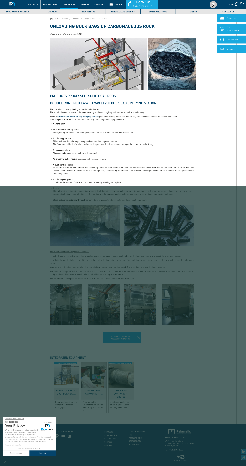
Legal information (137, 432)
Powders (231, 49)
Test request (232, 39)
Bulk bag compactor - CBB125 (121, 393)
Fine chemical (87, 11)
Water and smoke (158, 11)
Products (33, 4)
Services (85, 4)
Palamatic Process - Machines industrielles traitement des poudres (12, 3)
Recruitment (134, 444)
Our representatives (233, 29)
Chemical (53, 11)
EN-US (239, 3)
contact (118, 4)
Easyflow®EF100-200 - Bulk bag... (66, 392)
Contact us (231, 18)
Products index (135, 438)
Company (98, 4)
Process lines (50, 4)
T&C (130, 435)
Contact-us (228, 11)
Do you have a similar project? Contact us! (120, 337)
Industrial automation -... (94, 392)
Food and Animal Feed (17, 11)
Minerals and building (123, 11)
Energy (193, 11)
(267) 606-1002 (143, 2)
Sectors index (135, 441)
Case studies (69, 4)
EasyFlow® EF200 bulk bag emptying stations (78, 116)
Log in (230, 4)
